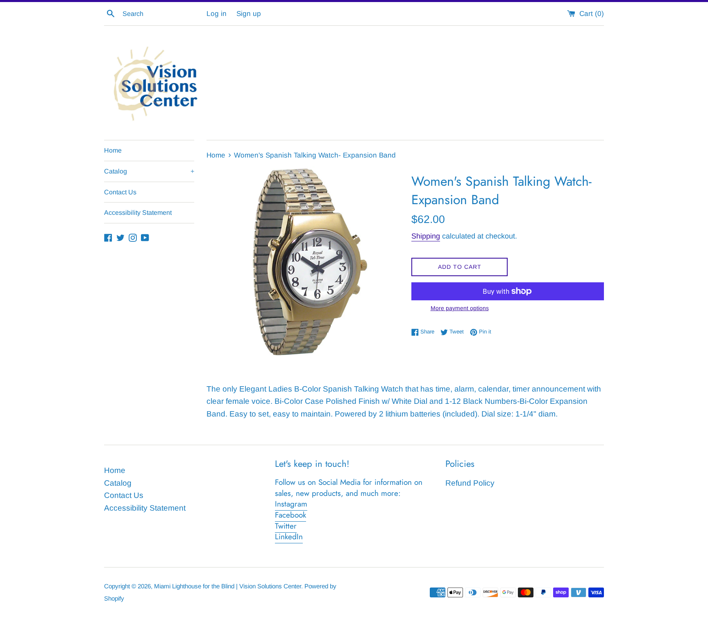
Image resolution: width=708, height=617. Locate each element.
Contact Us (120, 192)
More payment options (460, 308)
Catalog (149, 171)
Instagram (291, 503)
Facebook (290, 514)
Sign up (248, 14)
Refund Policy (470, 483)
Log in (216, 14)
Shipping (425, 236)
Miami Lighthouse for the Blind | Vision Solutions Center (227, 586)
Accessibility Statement (138, 212)
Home (113, 150)
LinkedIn (289, 536)
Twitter (286, 525)
